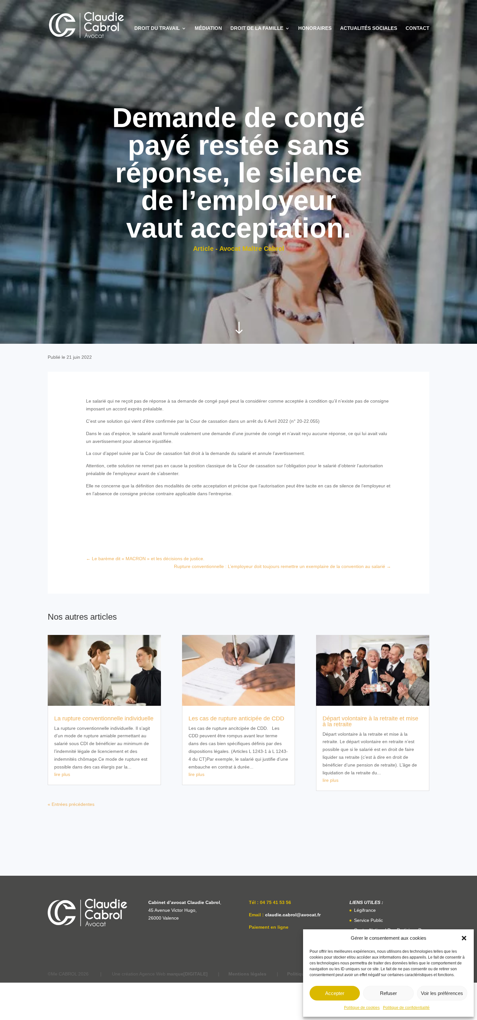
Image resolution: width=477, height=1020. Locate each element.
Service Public (368, 920)
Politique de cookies (362, 1007)
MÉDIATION (208, 28)
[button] (464, 938)
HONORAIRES (315, 28)
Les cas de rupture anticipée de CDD (236, 718)
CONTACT (417, 28)
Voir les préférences (442, 993)
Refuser (388, 993)
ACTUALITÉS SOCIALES (368, 28)
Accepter (334, 993)
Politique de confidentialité (406, 1007)
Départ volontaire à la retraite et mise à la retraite (370, 721)
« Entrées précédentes (71, 804)
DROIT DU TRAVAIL (157, 28)
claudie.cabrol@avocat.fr (293, 914)
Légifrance (365, 910)
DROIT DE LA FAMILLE (256, 28)
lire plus (62, 774)
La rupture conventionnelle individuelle (103, 718)
